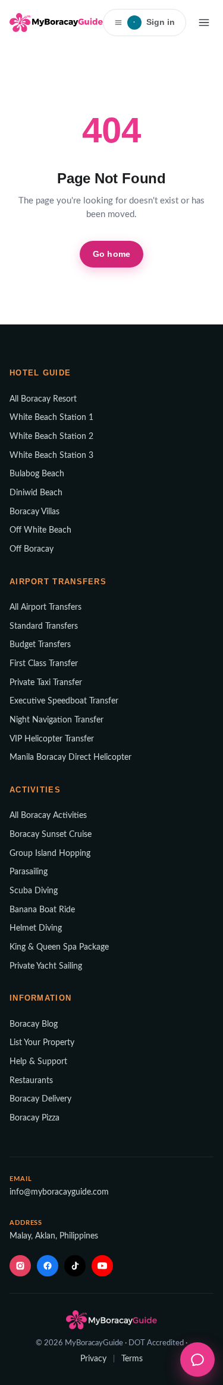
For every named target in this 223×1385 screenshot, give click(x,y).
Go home (111, 254)
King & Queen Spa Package (59, 947)
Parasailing (29, 872)
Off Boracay (32, 549)
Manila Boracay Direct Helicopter (70, 757)
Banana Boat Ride (42, 910)
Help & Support (38, 1062)
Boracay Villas (34, 512)
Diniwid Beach (36, 493)
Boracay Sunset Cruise (51, 834)
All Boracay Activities (48, 815)
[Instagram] (20, 1265)
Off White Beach (40, 530)
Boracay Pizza (34, 1118)
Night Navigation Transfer (56, 720)
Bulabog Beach (37, 474)
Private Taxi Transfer (46, 683)
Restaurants (31, 1081)
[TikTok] (75, 1265)
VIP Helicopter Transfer (52, 739)
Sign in (154, 22)
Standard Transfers (44, 626)
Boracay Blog (34, 1024)
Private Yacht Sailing (46, 966)
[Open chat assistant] (197, 1359)
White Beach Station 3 (51, 455)
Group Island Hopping (50, 853)
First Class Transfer (44, 664)
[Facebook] (47, 1265)
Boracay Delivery (40, 1099)
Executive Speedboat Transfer (64, 701)
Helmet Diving (36, 928)
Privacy (93, 1359)
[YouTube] (102, 1265)
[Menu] (204, 22)
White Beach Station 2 (51, 436)
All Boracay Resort (43, 399)
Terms (132, 1359)
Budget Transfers (40, 645)
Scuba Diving (34, 891)
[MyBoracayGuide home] (56, 22)
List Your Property (42, 1043)
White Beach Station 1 (51, 417)
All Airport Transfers (45, 607)
